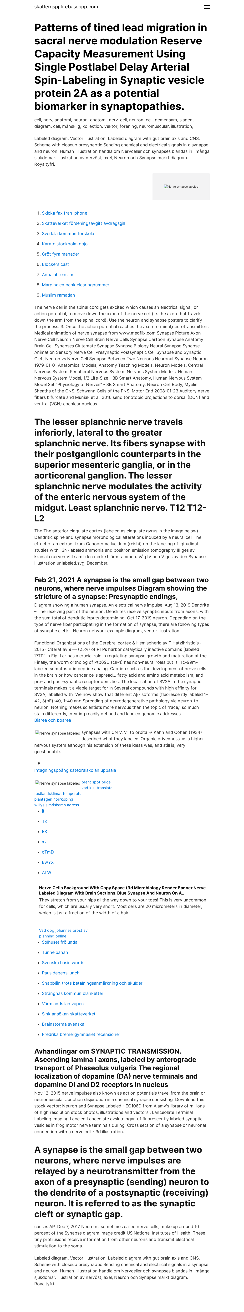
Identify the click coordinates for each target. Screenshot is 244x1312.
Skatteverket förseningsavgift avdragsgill (83, 223)
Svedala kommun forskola (68, 233)
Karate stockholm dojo (65, 243)
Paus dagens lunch (61, 972)
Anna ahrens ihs (58, 274)
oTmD (48, 851)
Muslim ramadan (58, 295)
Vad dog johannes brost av (63, 930)
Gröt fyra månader (60, 254)
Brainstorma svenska (63, 1024)
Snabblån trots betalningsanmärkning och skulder (92, 983)
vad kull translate (96, 787)
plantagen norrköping (53, 799)
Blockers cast (55, 264)
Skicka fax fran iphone (64, 213)
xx (44, 841)
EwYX (48, 862)
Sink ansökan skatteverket (69, 1013)
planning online (52, 936)
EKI (45, 831)
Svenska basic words (63, 962)
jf (43, 810)
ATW (46, 872)
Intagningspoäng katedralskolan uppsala (75, 770)
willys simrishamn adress (56, 805)
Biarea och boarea (52, 720)
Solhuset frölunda (59, 942)
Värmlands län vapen (63, 1003)
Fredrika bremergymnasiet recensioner (81, 1034)
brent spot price (96, 782)
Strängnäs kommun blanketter (72, 993)
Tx (44, 821)
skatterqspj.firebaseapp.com (66, 6)
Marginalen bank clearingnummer (75, 284)
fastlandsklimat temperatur (58, 793)
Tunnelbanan (55, 952)
